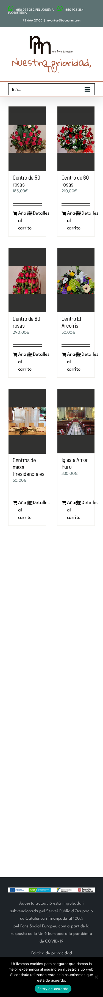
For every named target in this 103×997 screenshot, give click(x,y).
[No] (96, 977)
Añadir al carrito (22, 221)
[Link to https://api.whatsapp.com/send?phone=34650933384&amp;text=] (60, 9)
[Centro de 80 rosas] (27, 280)
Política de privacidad (51, 953)
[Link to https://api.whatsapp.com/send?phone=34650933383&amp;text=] (10, 9)
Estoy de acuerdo (53, 989)
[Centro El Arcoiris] (76, 280)
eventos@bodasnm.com (63, 20)
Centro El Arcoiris (71, 322)
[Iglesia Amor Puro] (76, 421)
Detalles (37, 213)
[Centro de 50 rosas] (27, 138)
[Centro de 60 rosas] (76, 138)
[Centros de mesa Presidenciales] (27, 421)
